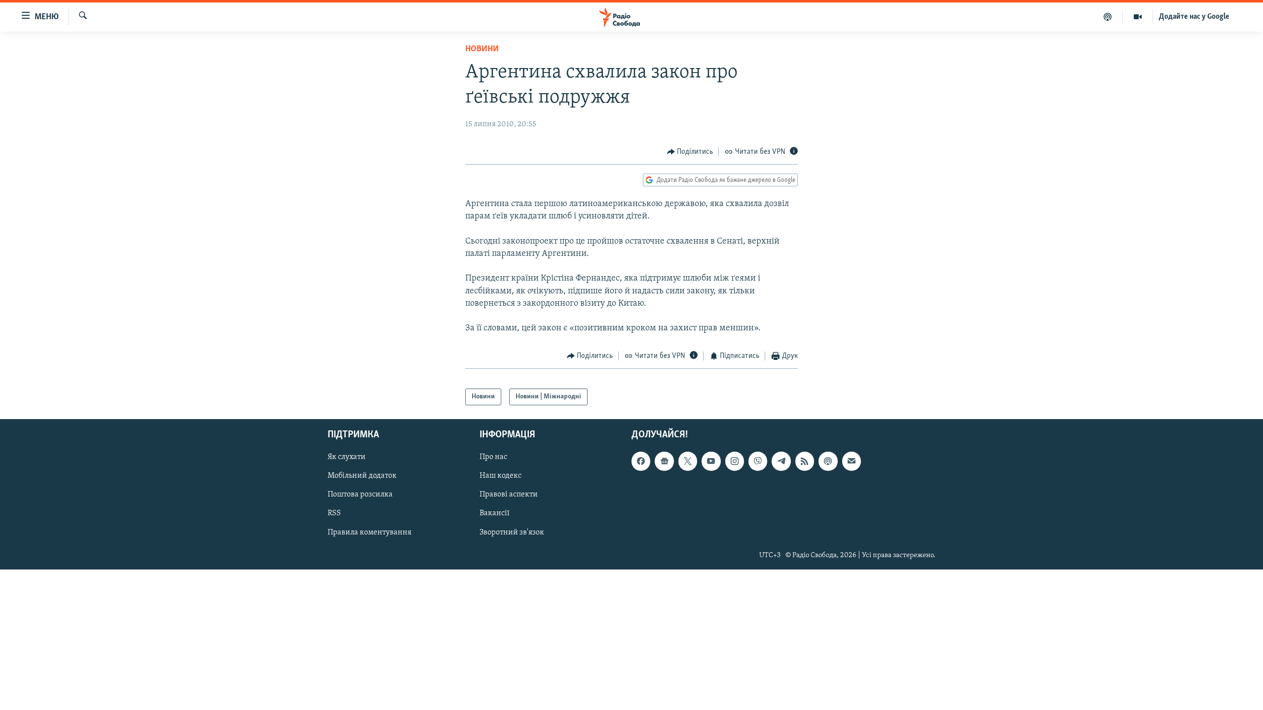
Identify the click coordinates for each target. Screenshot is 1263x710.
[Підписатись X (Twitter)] (687, 461)
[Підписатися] (851, 461)
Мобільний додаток (362, 476)
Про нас (493, 458)
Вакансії (495, 514)
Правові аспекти (509, 495)
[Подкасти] (1108, 17)
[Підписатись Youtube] (711, 461)
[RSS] (804, 461)
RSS (334, 514)
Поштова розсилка (360, 495)
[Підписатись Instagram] (734, 461)
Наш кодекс (500, 476)
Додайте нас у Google (1194, 17)
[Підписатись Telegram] (781, 461)
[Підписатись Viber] (757, 461)
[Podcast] (827, 461)
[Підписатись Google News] (664, 461)
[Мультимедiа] (1138, 17)
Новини (482, 49)
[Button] (690, 151)
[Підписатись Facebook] (641, 461)
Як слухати (347, 458)
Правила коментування (369, 532)
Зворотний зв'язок (512, 532)
